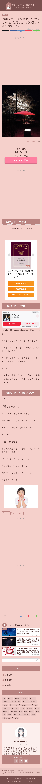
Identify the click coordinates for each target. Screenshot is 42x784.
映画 (38, 708)
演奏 (21, 513)
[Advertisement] (21, 61)
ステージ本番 (17, 701)
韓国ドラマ (26, 714)
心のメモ (16, 708)
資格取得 (17, 714)
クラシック (7, 701)
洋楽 (32, 711)
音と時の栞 (13, 770)
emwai (27, 141)
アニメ (33, 698)
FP (4, 698)
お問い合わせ (29, 778)
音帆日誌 (5, 14)
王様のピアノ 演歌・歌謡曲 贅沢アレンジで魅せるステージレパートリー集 (21, 274)
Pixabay (33, 141)
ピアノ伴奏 (14, 705)
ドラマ (34, 701)
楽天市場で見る (21, 289)
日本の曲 (30, 708)
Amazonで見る (21, 283)
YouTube (6, 513)
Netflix (11, 698)
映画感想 (6, 711)
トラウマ (26, 701)
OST (17, 698)
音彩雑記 (8, 680)
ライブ (35, 705)
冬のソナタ (7, 708)
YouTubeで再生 (21, 160)
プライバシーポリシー (15, 778)
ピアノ (14, 513)
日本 (23, 708)
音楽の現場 (7, 718)
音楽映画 (16, 718)
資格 (10, 714)
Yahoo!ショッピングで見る (21, 294)
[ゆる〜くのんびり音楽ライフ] (21, 9)
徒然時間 (8, 685)
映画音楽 (14, 711)
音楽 (34, 714)
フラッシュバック (25, 705)
